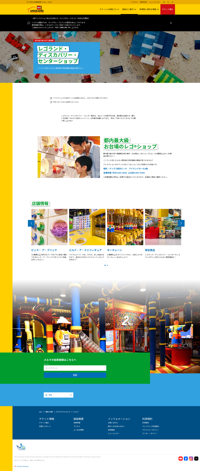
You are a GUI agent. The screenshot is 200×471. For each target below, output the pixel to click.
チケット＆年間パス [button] (108, 9)
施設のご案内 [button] (128, 9)
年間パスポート (45, 426)
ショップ (75, 412)
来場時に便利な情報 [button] (147, 9)
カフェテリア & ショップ (63, 412)
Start (40, 412)
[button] (105, 265)
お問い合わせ (113, 423)
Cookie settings (22, 466)
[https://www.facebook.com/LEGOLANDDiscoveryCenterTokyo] (186, 459)
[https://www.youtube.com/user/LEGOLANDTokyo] (181, 459)
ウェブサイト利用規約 (150, 426)
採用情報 (111, 430)
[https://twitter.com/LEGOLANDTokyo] (196, 459)
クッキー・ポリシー (149, 433)
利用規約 (145, 423)
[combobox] (58, 395)
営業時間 (77, 423)
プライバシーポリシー (150, 430)
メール (46, 364)
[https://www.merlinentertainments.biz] (21, 447)
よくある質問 (79, 430)
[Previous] (31, 223)
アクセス (134, 2)
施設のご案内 (49, 412)
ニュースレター (155, 2)
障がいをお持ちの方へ (116, 426)
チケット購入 (167, 9)
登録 (75, 375)
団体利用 (143, 2)
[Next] (181, 223)
